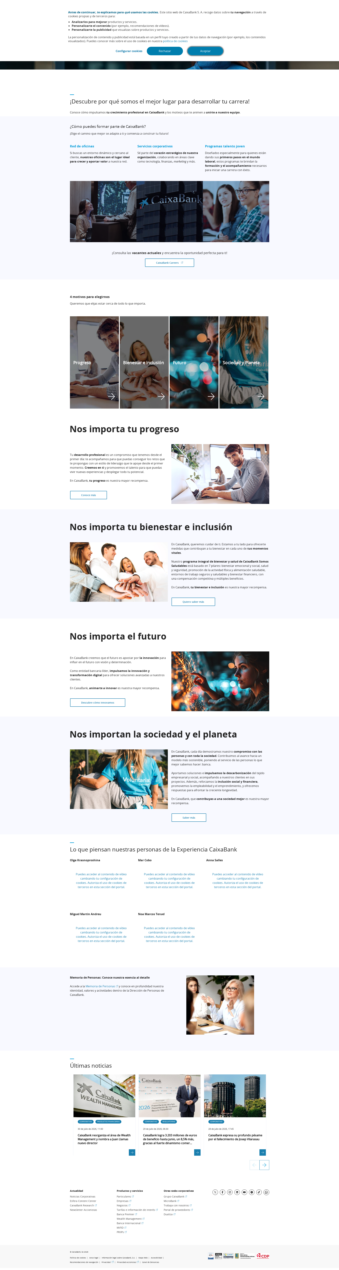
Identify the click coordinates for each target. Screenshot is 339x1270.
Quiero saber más (193, 601)
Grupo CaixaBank (175, 1196)
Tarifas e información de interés (137, 1210)
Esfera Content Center (83, 1201)
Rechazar (165, 51)
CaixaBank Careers (175, 262)
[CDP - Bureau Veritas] (262, 1258)
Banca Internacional (130, 1223)
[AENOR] (218, 1258)
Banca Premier (127, 1214)
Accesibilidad (156, 1258)
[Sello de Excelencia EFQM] (237, 1258)
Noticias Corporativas (82, 1196)
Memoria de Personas (102, 986)
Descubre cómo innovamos (97, 702)
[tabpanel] (95, 362)
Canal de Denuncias (150, 1262)
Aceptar (205, 51)
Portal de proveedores (178, 1210)
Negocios (123, 1205)
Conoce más (88, 495)
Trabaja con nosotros (178, 1205)
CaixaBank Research (83, 1205)
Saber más (189, 817)
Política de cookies (78, 1258)
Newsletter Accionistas (83, 1210)
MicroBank (171, 1201)
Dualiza (169, 1214)
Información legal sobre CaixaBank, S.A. (118, 1258)
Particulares (125, 1196)
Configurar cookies (129, 51)
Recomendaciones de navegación (84, 1262)
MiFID (121, 1227)
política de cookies (175, 41)
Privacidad (108, 1262)
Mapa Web (143, 1258)
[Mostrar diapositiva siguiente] (264, 1165)
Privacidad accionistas (128, 1262)
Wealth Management (130, 1218)
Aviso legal (93, 1258)
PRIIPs (122, 1232)
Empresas (124, 1201)
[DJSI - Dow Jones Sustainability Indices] (247, 1258)
